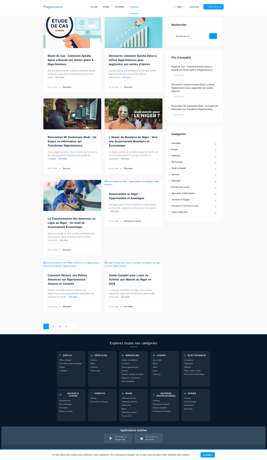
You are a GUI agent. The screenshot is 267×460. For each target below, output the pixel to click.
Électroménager (65, 404)
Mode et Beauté (193, 168)
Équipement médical (161, 404)
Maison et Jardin (66, 411)
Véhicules (193, 156)
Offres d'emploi (65, 360)
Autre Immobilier (128, 381)
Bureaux (125, 371)
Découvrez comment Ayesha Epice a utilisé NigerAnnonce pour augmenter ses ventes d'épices (133, 60)
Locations (125, 364)
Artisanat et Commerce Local (193, 206)
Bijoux (124, 409)
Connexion (194, 7)
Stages (62, 367)
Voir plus (59, 77)
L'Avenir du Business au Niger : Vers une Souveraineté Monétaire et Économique (133, 141)
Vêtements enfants (129, 412)
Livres (155, 371)
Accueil (94, 7)
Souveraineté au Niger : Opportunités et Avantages (126, 196)
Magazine (134, 7)
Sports (155, 364)
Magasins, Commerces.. (131, 378)
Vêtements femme (129, 398)
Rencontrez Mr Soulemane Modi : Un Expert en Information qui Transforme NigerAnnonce (72, 141)
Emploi (106, 7)
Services (66, 168)
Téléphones (188, 364)
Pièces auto (95, 371)
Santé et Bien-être (193, 212)
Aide (179, 7)
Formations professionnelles (70, 364)
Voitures (93, 360)
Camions (93, 367)
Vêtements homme (129, 402)
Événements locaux (132, 221)
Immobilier (119, 7)
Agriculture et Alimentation (193, 193)
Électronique (193, 162)
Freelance (63, 371)
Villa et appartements (130, 367)
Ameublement (64, 401)
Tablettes (187, 367)
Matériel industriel (160, 408)
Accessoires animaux (99, 402)
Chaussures (126, 405)
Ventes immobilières (130, 360)
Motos (92, 364)
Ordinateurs (188, 360)
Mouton (93, 398)
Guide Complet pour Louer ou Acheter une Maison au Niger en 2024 (130, 279)
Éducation (67, 87)
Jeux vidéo (157, 360)
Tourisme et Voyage (193, 200)
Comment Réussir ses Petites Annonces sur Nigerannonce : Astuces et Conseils (67, 279)
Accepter (207, 455)
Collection (157, 374)
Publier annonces (215, 7)
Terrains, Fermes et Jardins (133, 374)
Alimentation (189, 405)
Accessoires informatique (194, 374)
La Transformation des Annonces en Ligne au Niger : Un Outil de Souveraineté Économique (72, 223)
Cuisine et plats (190, 402)
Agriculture (188, 409)
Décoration (63, 408)
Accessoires (127, 416)
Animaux (187, 398)
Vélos (155, 367)
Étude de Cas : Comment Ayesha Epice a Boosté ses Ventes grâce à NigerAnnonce (70, 60)
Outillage (156, 401)
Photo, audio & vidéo (192, 371)
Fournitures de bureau (161, 411)
